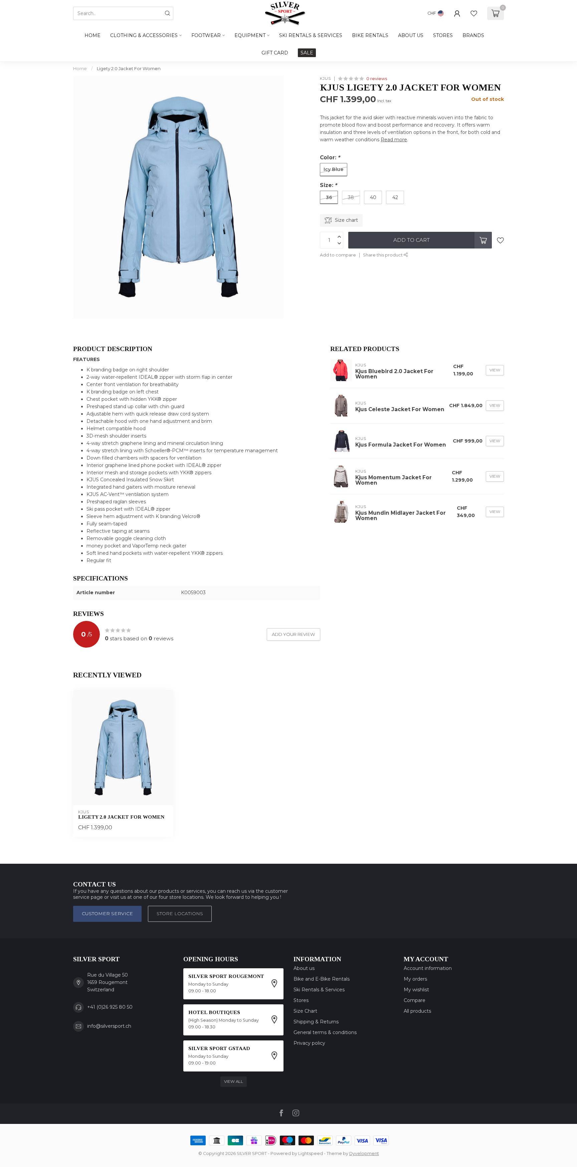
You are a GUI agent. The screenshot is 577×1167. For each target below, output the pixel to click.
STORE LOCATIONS (180, 913)
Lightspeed (310, 1153)
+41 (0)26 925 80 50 (110, 1007)
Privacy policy (309, 1043)
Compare (414, 1000)
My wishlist (416, 990)
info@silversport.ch (109, 1026)
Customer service (107, 913)
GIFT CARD (274, 53)
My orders (415, 979)
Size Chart (305, 1011)
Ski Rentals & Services (319, 990)
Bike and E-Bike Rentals (322, 979)
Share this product (383, 255)
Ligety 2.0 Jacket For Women (129, 68)
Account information (428, 968)
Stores (301, 1000)
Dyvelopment (364, 1153)
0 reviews (376, 78)
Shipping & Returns (316, 1022)
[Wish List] (473, 13)
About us (304, 968)
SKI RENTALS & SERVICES (310, 35)
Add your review (293, 634)
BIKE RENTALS (370, 35)
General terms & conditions (325, 1032)
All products (417, 1011)
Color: (330, 157)
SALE (307, 53)
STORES (443, 35)
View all (233, 1081)
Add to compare (338, 255)
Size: (328, 185)
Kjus (325, 78)
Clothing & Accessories (144, 35)
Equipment (249, 35)
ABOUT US (410, 35)
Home (92, 35)
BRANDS (473, 35)
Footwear (206, 35)
